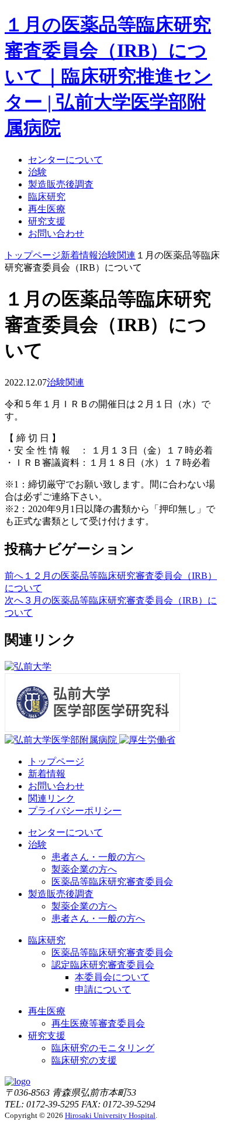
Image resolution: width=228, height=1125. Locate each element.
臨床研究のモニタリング (102, 1048)
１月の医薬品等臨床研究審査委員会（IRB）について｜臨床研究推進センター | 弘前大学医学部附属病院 (108, 76)
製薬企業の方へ (84, 869)
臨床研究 (46, 197)
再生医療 (46, 209)
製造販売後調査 (61, 184)
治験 (37, 172)
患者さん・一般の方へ (98, 857)
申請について (103, 989)
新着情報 (46, 774)
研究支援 (46, 221)
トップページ (56, 761)
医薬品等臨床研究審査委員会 (112, 882)
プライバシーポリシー (75, 811)
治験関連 (65, 382)
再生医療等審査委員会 (98, 1023)
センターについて (65, 160)
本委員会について (112, 977)
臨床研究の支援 (84, 1060)
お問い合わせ (56, 233)
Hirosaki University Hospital (110, 1115)
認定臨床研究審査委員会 (102, 965)
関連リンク (51, 798)
